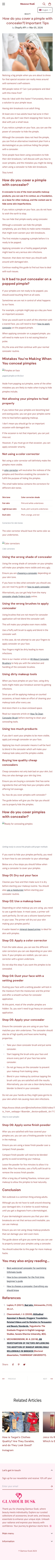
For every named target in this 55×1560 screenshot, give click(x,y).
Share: (5, 1364)
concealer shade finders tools (16, 596)
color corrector (11, 470)
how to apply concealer (38, 586)
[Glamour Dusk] (27, 4)
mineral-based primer (30, 929)
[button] (49, 4)
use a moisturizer (15, 890)
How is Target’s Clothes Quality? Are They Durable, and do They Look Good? (18, 1441)
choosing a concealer (27, 573)
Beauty (28, 14)
